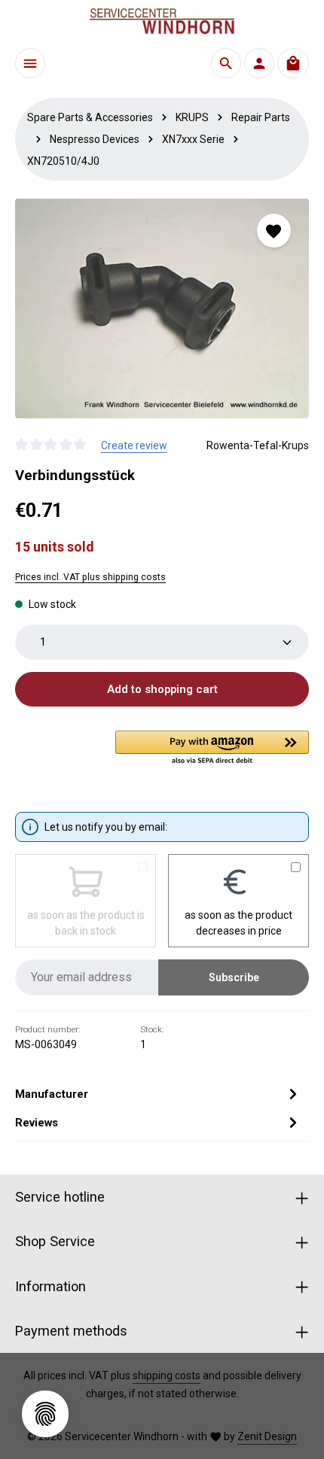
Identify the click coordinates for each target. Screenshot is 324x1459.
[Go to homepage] (162, 21)
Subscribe (234, 977)
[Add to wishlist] (274, 231)
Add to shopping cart (162, 689)
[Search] (226, 63)
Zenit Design (267, 1436)
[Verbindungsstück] (162, 308)
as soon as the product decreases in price (238, 923)
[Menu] (30, 63)
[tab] (158, 1094)
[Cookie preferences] (45, 1413)
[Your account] (259, 63)
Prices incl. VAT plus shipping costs (90, 577)
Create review (134, 445)
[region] (162, 308)
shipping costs (166, 1375)
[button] (212, 749)
